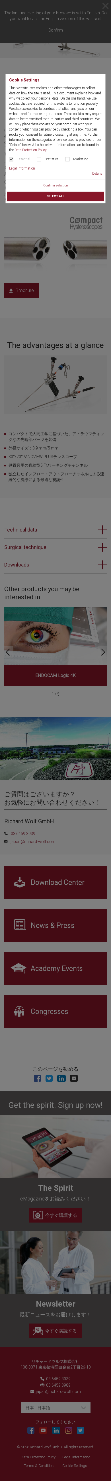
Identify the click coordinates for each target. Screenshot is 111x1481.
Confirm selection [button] (55, 185)
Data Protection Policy (31, 150)
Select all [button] (55, 196)
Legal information (22, 168)
